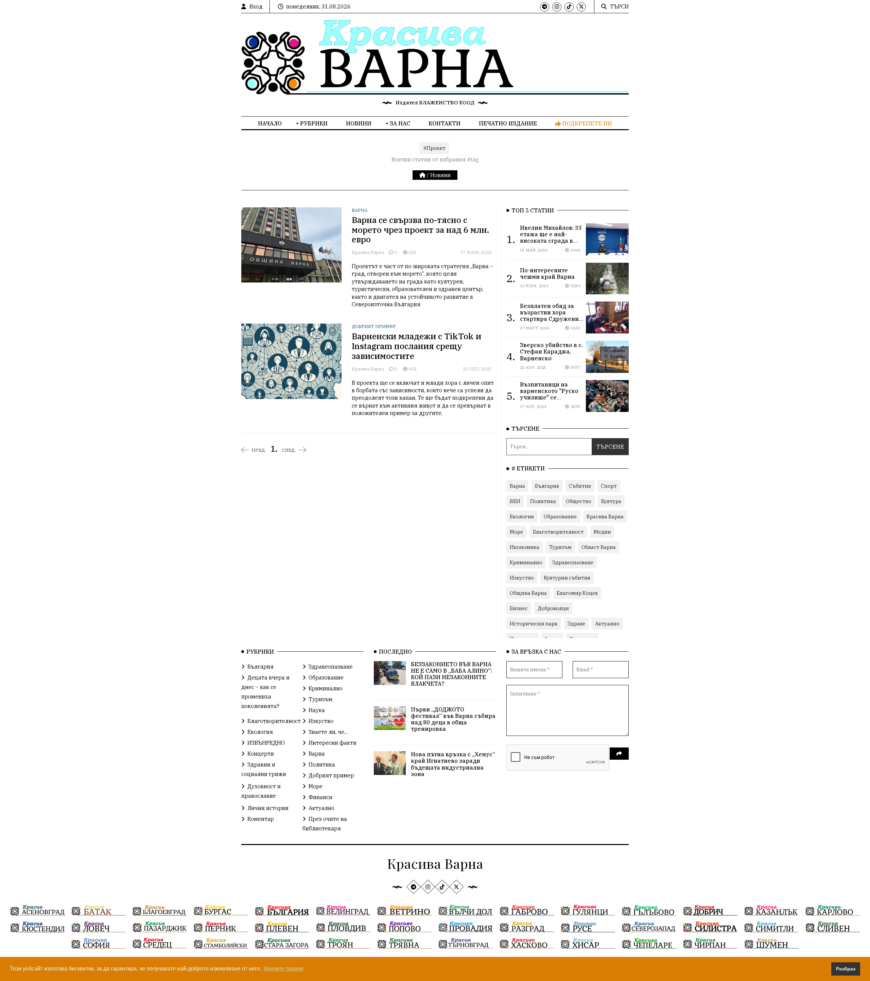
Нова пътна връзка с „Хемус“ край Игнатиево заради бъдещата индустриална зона (453, 764)
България (547, 486)
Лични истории (268, 808)
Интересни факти (332, 742)
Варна (360, 210)
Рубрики (314, 123)
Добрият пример (374, 326)
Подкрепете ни (586, 123)
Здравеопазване (572, 562)
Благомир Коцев (577, 593)
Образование (560, 516)
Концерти (260, 753)
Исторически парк (534, 623)
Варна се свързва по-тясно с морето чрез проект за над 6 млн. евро (420, 229)
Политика (543, 501)
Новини (358, 123)
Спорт (609, 486)
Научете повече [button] (283, 968)
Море (516, 532)
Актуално (607, 623)
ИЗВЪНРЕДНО (266, 742)
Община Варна (528, 593)
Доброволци (553, 608)
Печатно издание (508, 123)
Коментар (260, 818)
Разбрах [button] (846, 968)
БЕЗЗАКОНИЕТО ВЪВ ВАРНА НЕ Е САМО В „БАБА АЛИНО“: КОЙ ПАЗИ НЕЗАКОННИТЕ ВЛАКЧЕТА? (451, 674)
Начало (270, 123)
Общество (578, 501)
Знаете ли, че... (328, 731)
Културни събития (567, 577)
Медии (602, 532)
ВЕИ (515, 501)
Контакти (444, 123)
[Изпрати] (619, 753)
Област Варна (598, 547)
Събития (580, 486)
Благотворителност (558, 532)
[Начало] (423, 175)
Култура (611, 501)
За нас (400, 123)
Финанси (320, 797)
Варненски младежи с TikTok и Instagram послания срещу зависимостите (416, 346)
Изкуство (522, 577)
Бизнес (519, 608)
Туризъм (560, 547)
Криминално (526, 562)
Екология (522, 516)
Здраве (576, 623)
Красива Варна (368, 252)
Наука (317, 710)
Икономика (524, 547)
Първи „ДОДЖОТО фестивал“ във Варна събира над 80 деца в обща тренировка (453, 719)
